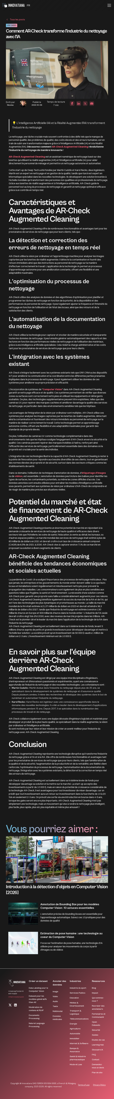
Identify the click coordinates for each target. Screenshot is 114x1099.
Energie (73, 1024)
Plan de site (97, 1072)
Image (55, 991)
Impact (95, 993)
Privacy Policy (99, 1085)
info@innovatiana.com (16, 997)
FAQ (94, 1055)
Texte (55, 1006)
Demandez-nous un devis (98, 1066)
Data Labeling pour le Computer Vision (38, 989)
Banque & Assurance (75, 1050)
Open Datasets (96, 1023)
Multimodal (57, 1011)
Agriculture (75, 1029)
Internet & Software (79, 1043)
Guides (95, 1035)
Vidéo (55, 996)
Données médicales (57, 1018)
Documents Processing (34, 1017)
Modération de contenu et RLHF (36, 1009)
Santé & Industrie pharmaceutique (78, 1058)
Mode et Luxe (76, 1064)
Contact (95, 1059)
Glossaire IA (97, 1050)
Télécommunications (79, 1019)
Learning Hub (98, 1045)
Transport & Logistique (75, 1012)
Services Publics (77, 993)
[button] (28, 5)
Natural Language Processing (37, 1025)
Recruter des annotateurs (98, 1007)
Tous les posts (17, 19)
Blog (94, 988)
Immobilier (74, 1038)
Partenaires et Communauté (98, 1015)
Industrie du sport (78, 988)
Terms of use (84, 1085)
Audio (55, 1001)
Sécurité (96, 1030)
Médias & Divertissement (77, 1004)
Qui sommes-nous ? (98, 999)
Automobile (75, 1033)
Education (74, 998)
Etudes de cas (98, 1040)
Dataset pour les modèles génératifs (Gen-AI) (38, 999)
